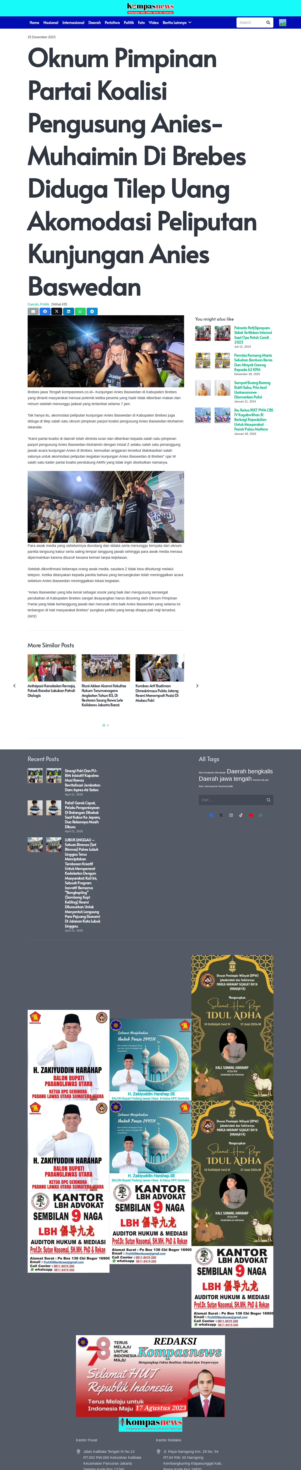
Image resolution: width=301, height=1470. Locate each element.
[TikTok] (241, 815)
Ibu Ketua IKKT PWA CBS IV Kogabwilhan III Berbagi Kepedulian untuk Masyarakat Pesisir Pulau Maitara (253, 419)
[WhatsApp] (261, 815)
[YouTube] (251, 815)
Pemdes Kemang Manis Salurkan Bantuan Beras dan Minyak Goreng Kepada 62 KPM (253, 362)
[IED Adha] (232, 1141)
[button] (104, 725)
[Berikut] (197, 685)
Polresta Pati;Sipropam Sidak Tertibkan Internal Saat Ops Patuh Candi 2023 (253, 335)
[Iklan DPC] (69, 1141)
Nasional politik (225, 786)
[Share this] (45, 311)
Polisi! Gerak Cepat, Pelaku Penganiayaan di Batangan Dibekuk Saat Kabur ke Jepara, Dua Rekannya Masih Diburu (82, 814)
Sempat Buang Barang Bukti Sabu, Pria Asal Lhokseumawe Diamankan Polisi (252, 389)
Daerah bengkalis (250, 771)
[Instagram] (231, 815)
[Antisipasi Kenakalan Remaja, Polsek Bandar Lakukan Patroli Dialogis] (52, 657)
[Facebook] (211, 815)
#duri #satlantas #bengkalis (212, 772)
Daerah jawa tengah (225, 778)
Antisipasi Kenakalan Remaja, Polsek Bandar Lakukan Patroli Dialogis (51, 690)
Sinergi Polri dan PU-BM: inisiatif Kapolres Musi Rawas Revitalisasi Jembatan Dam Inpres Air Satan (82, 780)
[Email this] (33, 311)
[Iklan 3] (150, 1141)
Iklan (201, 786)
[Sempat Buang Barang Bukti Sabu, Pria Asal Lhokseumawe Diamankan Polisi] (203, 383)
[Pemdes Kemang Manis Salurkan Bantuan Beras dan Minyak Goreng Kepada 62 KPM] (203, 356)
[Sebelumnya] (14, 685)
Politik (44, 304)
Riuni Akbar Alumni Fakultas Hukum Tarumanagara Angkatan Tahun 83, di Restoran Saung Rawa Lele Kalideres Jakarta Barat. (104, 695)
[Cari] (268, 22)
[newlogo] (150, 1424)
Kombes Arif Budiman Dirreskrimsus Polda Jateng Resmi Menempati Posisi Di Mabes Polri (157, 693)
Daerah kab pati (260, 780)
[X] (221, 815)
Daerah (33, 304)
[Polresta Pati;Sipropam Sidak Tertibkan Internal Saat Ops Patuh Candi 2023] (203, 328)
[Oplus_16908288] (150, 8)
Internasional (211, 786)
